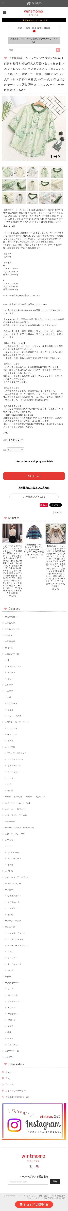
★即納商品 (10, 641)
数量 (5, 450)
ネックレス (12, 995)
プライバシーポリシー (16, 1090)
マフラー (11, 1026)
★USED (9, 1057)
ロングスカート (14, 908)
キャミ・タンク (14, 765)
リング (10, 989)
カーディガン (13, 772)
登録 (55, 1181)
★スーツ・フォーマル (15, 834)
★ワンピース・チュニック (17, 722)
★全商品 (9, 691)
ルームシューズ (14, 964)
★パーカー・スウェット (16, 809)
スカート (11, 672)
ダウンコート (13, 852)
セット (10, 678)
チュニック (12, 734)
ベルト (10, 1038)
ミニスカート (13, 902)
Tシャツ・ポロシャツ (17, 753)
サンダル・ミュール (16, 933)
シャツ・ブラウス (15, 759)
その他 (10, 741)
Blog (8, 1078)
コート (10, 846)
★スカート (10, 889)
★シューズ (10, 927)
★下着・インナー (13, 883)
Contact (10, 1084)
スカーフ (11, 1007)
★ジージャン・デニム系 (16, 815)
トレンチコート (14, 858)
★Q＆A (8, 635)
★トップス (10, 747)
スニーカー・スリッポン (18, 945)
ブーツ (10, 951)
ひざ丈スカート (14, 895)
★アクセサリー (12, 982)
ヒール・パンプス (15, 939)
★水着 (8, 697)
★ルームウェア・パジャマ (17, 877)
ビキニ (10, 710)
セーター (11, 778)
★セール (9, 647)
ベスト (10, 784)
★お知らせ (10, 623)
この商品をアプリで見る (34, 496)
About (8, 1072)
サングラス (12, 1013)
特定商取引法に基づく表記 (18, 1097)
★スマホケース (12, 1051)
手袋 (9, 1032)
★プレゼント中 (12, 629)
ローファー (12, 958)
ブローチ (11, 1020)
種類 (5, 440)
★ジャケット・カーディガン (18, 803)
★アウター (10, 840)
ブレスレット (13, 1001)
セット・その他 (14, 716)
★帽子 (8, 976)
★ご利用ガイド (12, 616)
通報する (58, 512)
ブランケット (13, 1044)
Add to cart (34, 476)
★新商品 (9, 685)
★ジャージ (10, 821)
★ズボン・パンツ (13, 920)
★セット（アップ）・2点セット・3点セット (25, 796)
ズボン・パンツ (14, 666)
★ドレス (9, 871)
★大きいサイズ (12, 654)
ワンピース (12, 703)
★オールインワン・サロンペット (20, 827)
